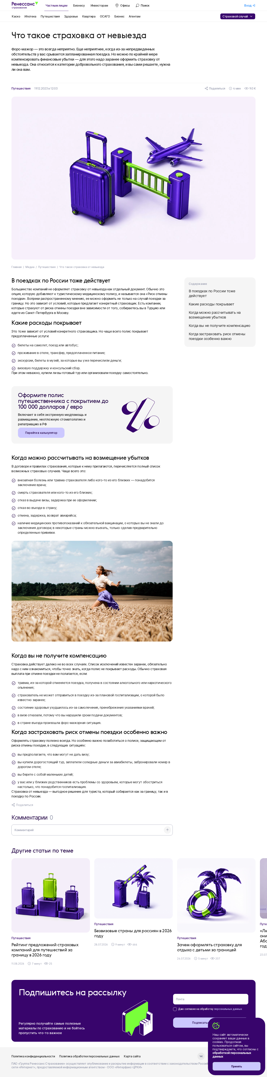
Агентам (134, 16)
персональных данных (228, 1008)
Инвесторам (99, 5)
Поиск (145, 5)
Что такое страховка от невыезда (81, 266)
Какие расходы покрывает (211, 304)
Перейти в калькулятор (41, 433)
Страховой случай (235, 16)
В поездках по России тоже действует (212, 293)
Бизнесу (79, 5)
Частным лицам (56, 5)
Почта (180, 999)
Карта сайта (132, 1056)
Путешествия (50, 16)
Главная (16, 266)
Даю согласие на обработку (210, 1008)
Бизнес (119, 16)
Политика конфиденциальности (33, 1056)
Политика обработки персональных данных (89, 1056)
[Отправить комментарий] (167, 830)
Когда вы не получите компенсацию (219, 325)
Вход (248, 5)
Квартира (88, 16)
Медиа (29, 266)
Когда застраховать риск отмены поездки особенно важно (217, 336)
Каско (16, 16)
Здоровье (71, 16)
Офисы (125, 5)
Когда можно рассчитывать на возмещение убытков (214, 314)
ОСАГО (105, 16)
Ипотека (30, 16)
